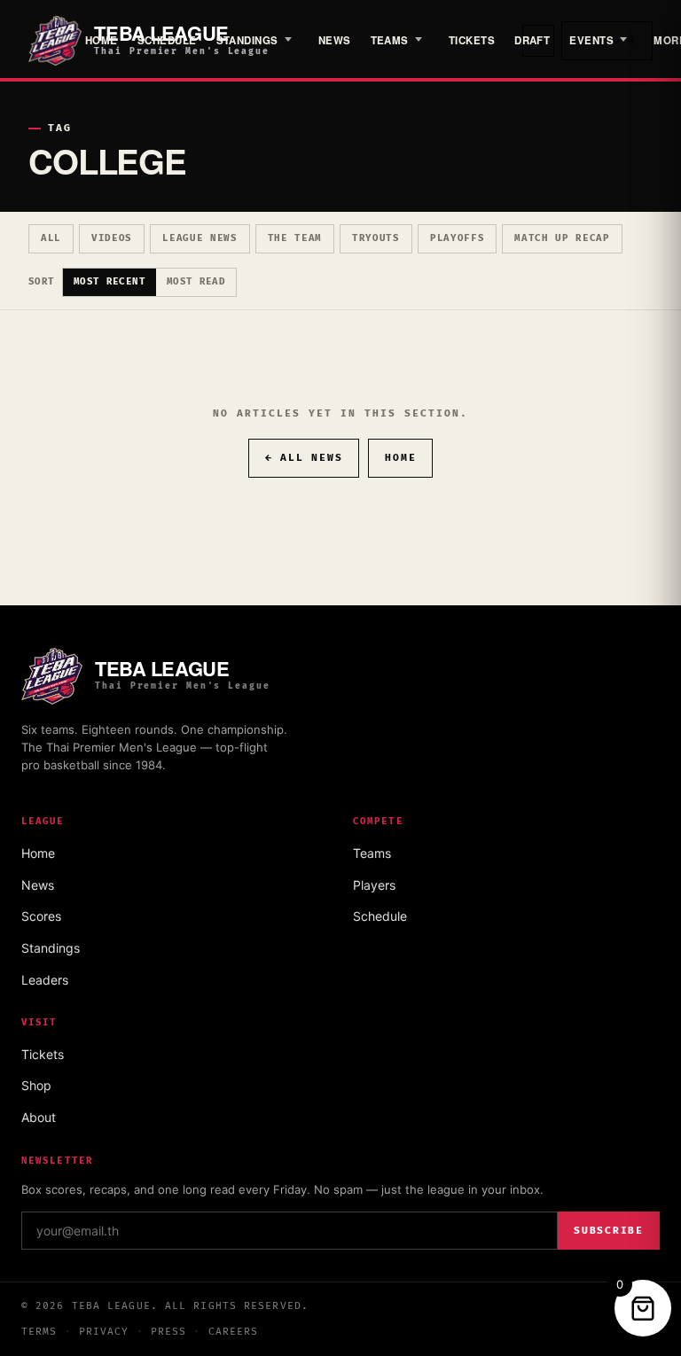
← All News (304, 458)
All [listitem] (51, 238)
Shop (36, 1085)
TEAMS (390, 40)
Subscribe (609, 1230)
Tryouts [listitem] (376, 238)
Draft (532, 40)
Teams (372, 853)
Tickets (472, 40)
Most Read (196, 281)
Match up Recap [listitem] (562, 238)
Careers (233, 1331)
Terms (39, 1331)
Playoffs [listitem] (457, 238)
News (334, 40)
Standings (247, 40)
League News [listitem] (199, 238)
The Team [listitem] (295, 238)
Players (374, 884)
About (38, 1117)
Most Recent (109, 281)
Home (101, 40)
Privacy (104, 1331)
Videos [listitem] (111, 238)
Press (169, 1331)
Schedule (167, 40)
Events (591, 40)
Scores (41, 915)
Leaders (44, 979)
